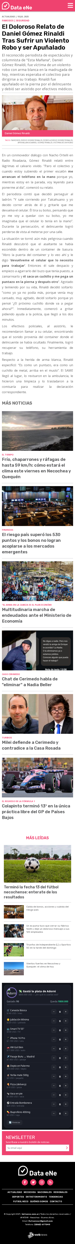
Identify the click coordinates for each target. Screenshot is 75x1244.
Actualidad (15, 1192)
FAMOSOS (15, 140)
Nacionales (45, 1192)
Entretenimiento (36, 1197)
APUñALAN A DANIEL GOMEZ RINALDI (35, 142)
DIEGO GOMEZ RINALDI (31, 140)
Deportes (18, 1197)
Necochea (30, 1192)
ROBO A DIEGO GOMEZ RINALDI (58, 140)
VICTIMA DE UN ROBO (63, 142)
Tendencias (56, 1197)
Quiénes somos (39, 1201)
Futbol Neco (20, 1201)
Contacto (56, 1201)
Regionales (60, 1192)
